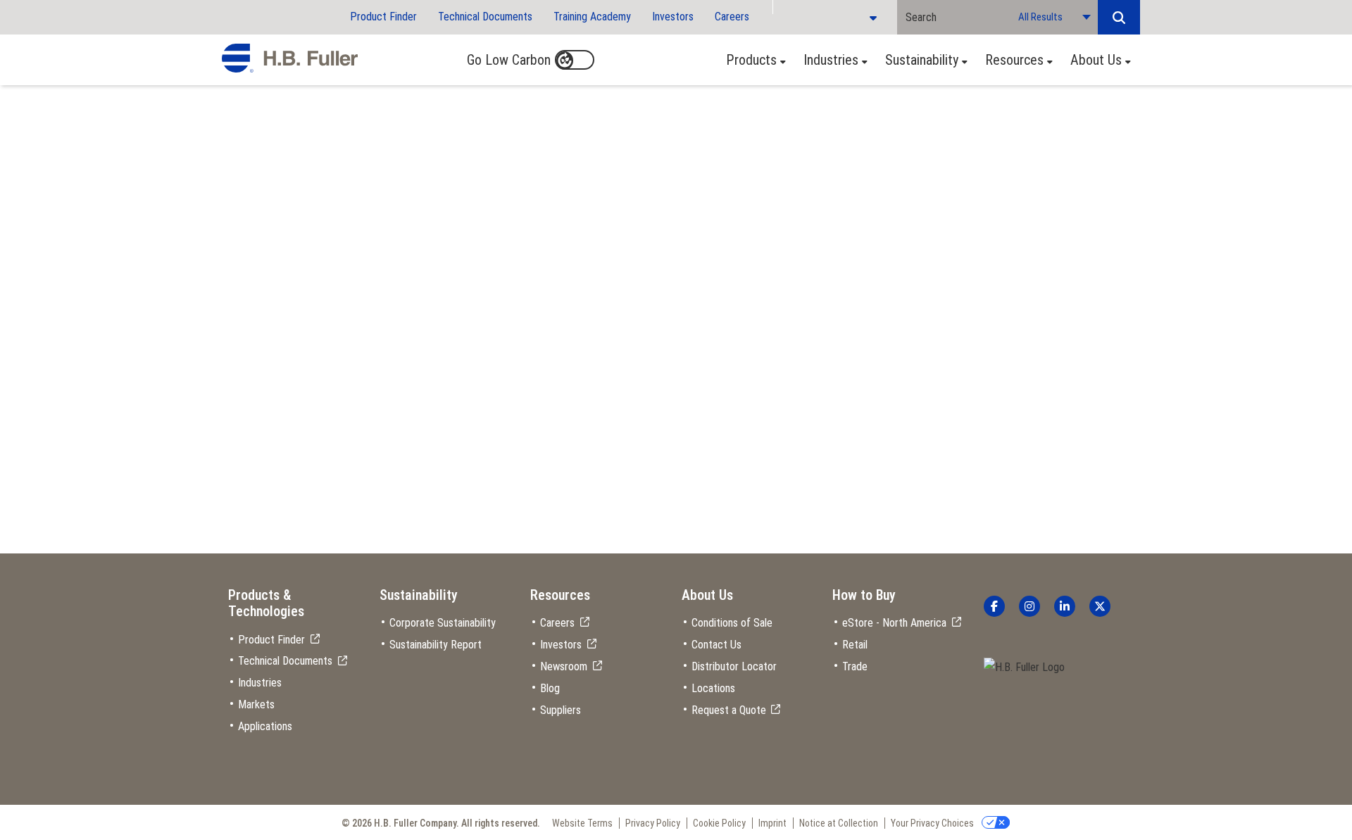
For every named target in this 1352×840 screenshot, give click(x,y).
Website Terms (582, 823)
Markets (256, 704)
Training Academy (592, 16)
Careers (732, 16)
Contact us (267, 225)
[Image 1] (1024, 668)
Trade (855, 666)
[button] (1119, 17)
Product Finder (383, 16)
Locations (713, 688)
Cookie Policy (719, 823)
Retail (855, 644)
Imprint (772, 823)
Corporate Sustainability (442, 622)
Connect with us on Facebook (994, 606)
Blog (550, 688)
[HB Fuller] (290, 58)
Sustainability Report (435, 644)
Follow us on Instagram (1029, 606)
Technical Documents (485, 16)
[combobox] (953, 17)
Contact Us (716, 644)
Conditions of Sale (731, 622)
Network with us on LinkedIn (1064, 606)
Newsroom (563, 666)
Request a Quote (728, 710)
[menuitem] (752, 60)
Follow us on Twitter (1099, 606)
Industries (830, 59)
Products (751, 59)
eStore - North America (894, 622)
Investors (673, 16)
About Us (1096, 59)
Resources (1014, 59)
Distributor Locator (734, 666)
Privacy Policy (652, 823)
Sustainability (921, 59)
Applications (265, 726)
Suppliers (560, 710)
